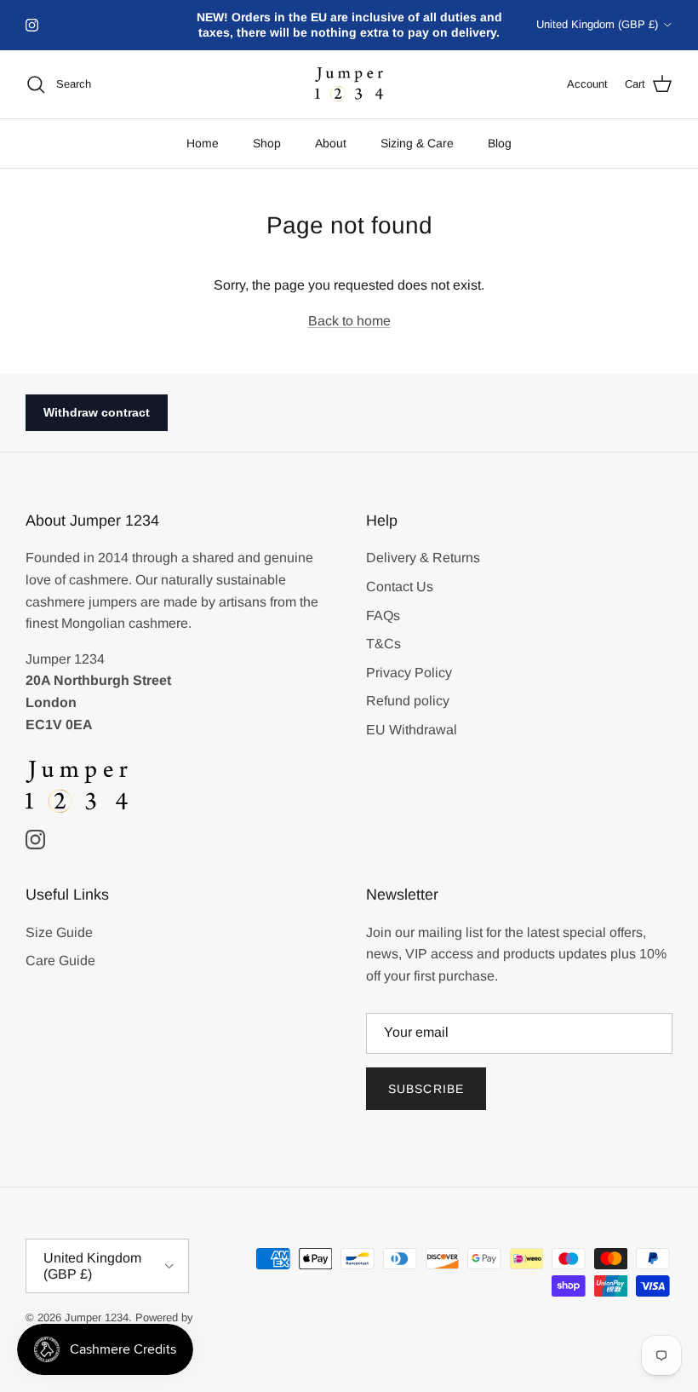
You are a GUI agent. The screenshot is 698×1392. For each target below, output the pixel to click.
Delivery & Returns (423, 557)
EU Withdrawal (411, 729)
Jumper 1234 (97, 1317)
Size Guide (59, 932)
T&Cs (383, 643)
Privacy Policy (409, 672)
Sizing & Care (417, 143)
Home (202, 143)
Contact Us (399, 586)
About (330, 143)
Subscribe (426, 1089)
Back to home (349, 320)
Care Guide (60, 960)
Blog (500, 143)
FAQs (383, 615)
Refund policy (407, 700)
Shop (267, 143)
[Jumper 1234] (349, 84)
